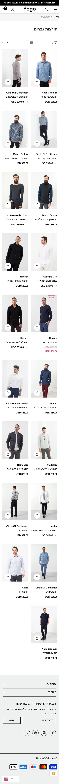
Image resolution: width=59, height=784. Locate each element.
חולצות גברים (46, 17)
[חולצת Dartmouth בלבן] (15, 379)
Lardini (53, 526)
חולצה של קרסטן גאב (17, 469)
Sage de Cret (50, 276)
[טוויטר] (27, 733)
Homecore (22, 465)
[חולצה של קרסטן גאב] (15, 440)
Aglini (25, 587)
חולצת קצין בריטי (49, 96)
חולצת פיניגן (51, 591)
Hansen (24, 276)
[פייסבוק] (53, 733)
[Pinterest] (35, 733)
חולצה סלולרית (50, 653)
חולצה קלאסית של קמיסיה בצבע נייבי (44, 219)
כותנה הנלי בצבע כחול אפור (17, 219)
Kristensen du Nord (17, 215)
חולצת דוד (23, 591)
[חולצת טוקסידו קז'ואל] (15, 252)
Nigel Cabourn (49, 92)
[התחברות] (12, 9)
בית (57, 17)
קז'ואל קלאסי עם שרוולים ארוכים (16, 342)
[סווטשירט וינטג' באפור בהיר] (44, 440)
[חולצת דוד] (15, 563)
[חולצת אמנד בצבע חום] (15, 68)
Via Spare (52, 465)
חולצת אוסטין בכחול (47, 158)
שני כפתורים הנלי (48, 342)
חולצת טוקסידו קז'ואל (17, 280)
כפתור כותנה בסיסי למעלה (44, 530)
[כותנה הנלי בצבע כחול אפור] (15, 190)
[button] (32, 42)
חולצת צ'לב (22, 530)
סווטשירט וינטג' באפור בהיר (46, 469)
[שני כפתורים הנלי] (44, 313)
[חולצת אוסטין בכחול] (44, 129)
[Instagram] (44, 733)
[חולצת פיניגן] (44, 563)
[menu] (55, 9)
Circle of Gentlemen (17, 92)
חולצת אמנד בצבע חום (17, 96)
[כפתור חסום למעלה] (44, 252)
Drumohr (52, 403)
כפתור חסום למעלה (47, 280)
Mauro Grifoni (20, 154)
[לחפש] (46, 10)
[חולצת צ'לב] (15, 501)
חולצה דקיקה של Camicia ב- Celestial (15, 158)
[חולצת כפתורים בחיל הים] (44, 379)
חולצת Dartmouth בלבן (17, 407)
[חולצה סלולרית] (44, 624)
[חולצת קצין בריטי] (44, 68)
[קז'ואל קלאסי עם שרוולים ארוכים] (15, 313)
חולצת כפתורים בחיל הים (45, 407)
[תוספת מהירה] (37, 82)
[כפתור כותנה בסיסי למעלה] (44, 501)
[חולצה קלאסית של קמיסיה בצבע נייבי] (44, 190)
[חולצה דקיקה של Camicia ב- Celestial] (15, 129)
